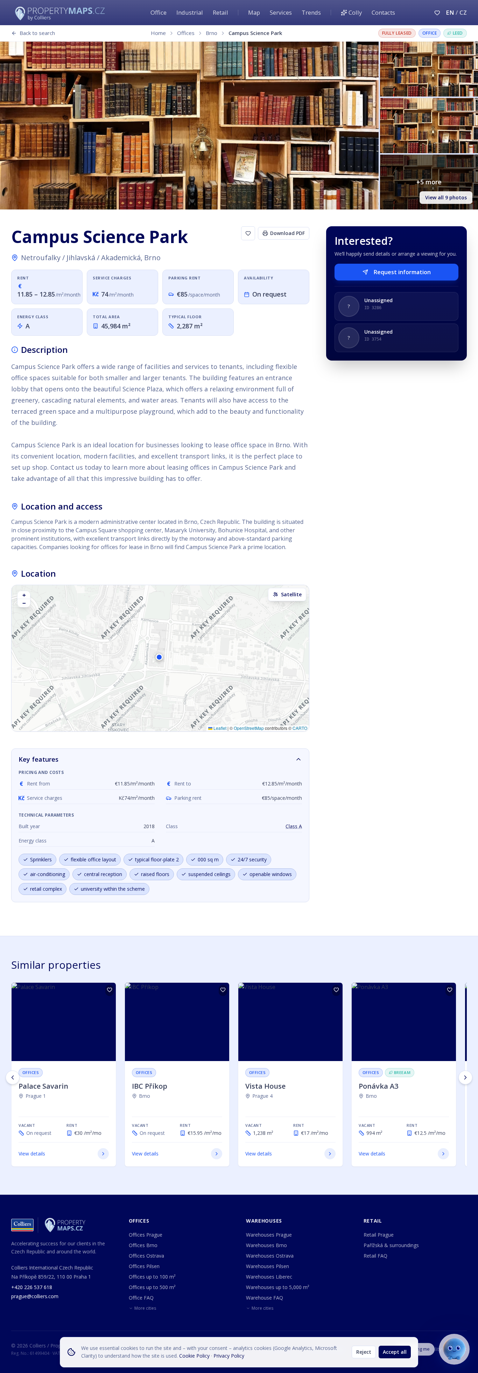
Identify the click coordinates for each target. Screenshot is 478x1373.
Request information (402, 272)
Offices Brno (143, 1245)
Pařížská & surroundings (391, 1245)
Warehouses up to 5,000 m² (277, 1287)
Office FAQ (141, 1297)
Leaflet (219, 728)
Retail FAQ (375, 1255)
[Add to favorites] (248, 233)
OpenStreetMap (249, 728)
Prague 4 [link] (262, 1096)
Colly (355, 12)
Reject (363, 1352)
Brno (211, 32)
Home (158, 32)
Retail (220, 12)
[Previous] (13, 1077)
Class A (294, 826)
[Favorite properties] (437, 13)
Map (254, 12)
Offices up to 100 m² (152, 1276)
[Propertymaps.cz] (61, 12)
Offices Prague (145, 1234)
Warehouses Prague (269, 1234)
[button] (160, 658)
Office (158, 12)
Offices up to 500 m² (152, 1287)
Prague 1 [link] (36, 1096)
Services (281, 12)
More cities (145, 1308)
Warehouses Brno (266, 1245)
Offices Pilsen (144, 1266)
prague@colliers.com (34, 1296)
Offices (186, 32)
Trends (311, 12)
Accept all (395, 1352)
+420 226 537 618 (31, 1287)
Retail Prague (379, 1234)
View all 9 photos (446, 197)
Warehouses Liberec (269, 1276)
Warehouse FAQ (264, 1297)
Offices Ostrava (146, 1255)
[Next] (465, 1077)
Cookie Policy (194, 1355)
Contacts (383, 12)
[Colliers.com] (22, 1225)
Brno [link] (144, 1096)
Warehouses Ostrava (270, 1255)
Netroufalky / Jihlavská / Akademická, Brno (91, 257)
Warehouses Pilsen (267, 1266)
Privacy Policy (228, 1355)
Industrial (189, 12)
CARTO (300, 728)
